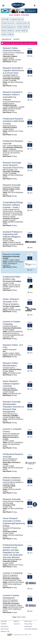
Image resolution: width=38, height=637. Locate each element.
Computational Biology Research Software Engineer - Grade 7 (13, 204)
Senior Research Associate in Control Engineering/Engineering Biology (14, 522)
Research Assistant (11, 254)
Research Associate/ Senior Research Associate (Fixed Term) (13, 165)
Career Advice (4, 626)
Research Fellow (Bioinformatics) (10, 364)
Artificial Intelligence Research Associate (12, 479)
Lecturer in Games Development (11, 596)
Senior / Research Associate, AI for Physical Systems (11, 301)
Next (23, 617)
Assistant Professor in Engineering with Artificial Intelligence (12, 234)
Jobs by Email (4, 629)
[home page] (18, 7)
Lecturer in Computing (12, 573)
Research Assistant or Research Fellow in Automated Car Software (12, 96)
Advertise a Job (5, 631)
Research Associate (12, 185)
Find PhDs (3, 624)
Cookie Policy (28, 626)
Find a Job (3, 621)
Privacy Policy (28, 624)
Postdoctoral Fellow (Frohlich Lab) (11, 278)
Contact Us (17, 624)
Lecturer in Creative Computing (11, 322)
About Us (16, 621)
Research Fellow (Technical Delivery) (11, 49)
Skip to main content (7, 1)
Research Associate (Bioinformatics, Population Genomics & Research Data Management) (13, 407)
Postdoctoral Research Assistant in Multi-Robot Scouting (13, 121)
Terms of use (28, 621)
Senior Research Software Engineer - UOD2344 (11, 383)
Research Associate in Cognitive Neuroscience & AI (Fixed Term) (13, 70)
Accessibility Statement (31, 629)
